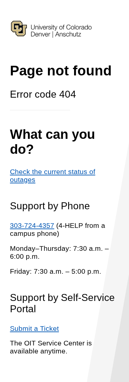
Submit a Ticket (34, 328)
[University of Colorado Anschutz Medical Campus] (51, 49)
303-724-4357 (32, 225)
